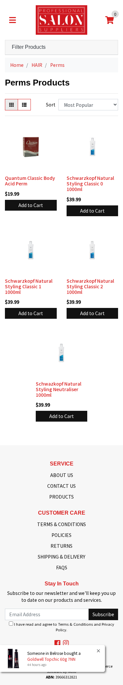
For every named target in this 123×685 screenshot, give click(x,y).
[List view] (24, 104)
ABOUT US (61, 475)
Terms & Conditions (75, 624)
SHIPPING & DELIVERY (61, 556)
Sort (50, 104)
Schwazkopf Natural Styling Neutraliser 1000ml (58, 389)
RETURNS (61, 545)
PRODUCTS (61, 496)
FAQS (61, 567)
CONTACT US (61, 486)
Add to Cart (30, 205)
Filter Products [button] (29, 47)
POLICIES (61, 535)
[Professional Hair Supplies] (61, 19)
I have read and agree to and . (63, 626)
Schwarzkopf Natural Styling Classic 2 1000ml (90, 286)
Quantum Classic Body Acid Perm (30, 181)
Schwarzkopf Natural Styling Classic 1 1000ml (28, 286)
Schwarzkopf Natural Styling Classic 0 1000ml (90, 183)
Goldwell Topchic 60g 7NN (51, 659)
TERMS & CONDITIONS (61, 524)
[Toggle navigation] (12, 20)
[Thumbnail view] (11, 104)
